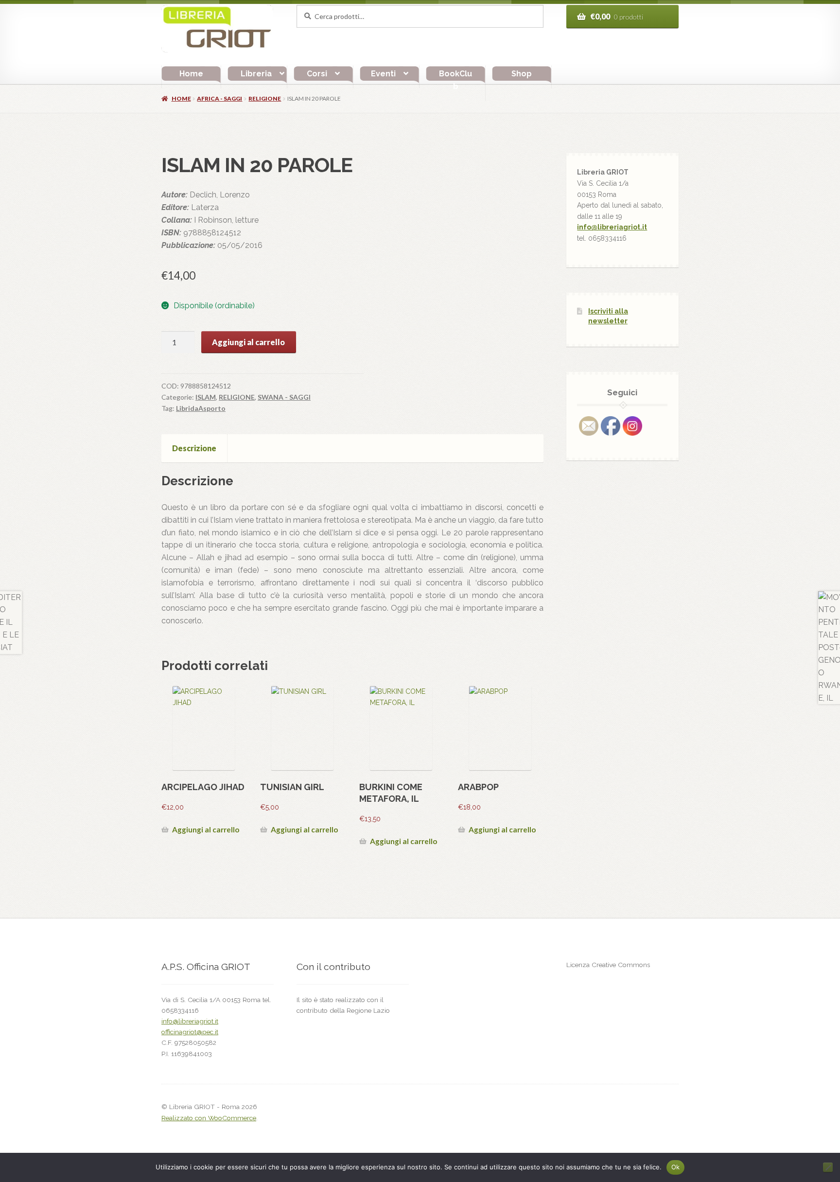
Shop (521, 73)
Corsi (317, 73)
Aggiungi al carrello (248, 342)
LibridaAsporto (201, 408)
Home (191, 73)
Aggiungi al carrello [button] (205, 829)
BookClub (455, 80)
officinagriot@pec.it (189, 1032)
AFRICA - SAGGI (219, 98)
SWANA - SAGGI (284, 397)
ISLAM (205, 397)
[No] (828, 1167)
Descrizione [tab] (194, 448)
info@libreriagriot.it (612, 227)
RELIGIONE (264, 98)
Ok (675, 1167)
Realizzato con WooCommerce (208, 1118)
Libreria (256, 73)
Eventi (383, 73)
